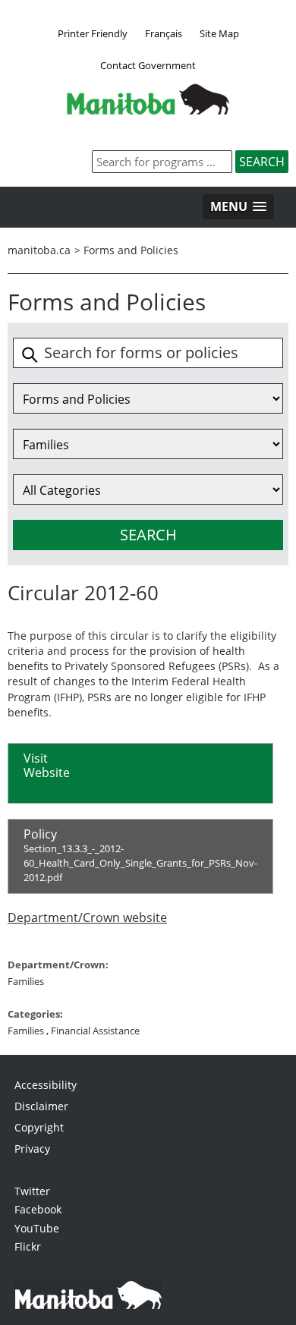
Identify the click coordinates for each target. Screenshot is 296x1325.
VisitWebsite (47, 765)
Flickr (27, 1246)
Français (163, 33)
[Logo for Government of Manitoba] (148, 110)
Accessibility (45, 1085)
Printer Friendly (93, 33)
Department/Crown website (87, 917)
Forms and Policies (130, 250)
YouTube (36, 1228)
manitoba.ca (39, 250)
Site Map (219, 33)
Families (26, 981)
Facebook (37, 1209)
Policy (140, 855)
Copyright (39, 1127)
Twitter (32, 1191)
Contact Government (148, 65)
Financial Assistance (95, 1030)
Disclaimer (41, 1106)
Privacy (32, 1148)
